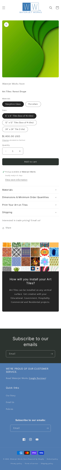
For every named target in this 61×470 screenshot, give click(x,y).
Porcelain (33, 104)
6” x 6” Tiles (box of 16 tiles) (19, 116)
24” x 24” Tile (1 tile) (15, 129)
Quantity (6, 145)
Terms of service (31, 463)
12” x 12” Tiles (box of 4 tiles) (19, 122)
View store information (16, 180)
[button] (3, 7)
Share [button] (8, 228)
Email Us (10, 402)
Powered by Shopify (36, 459)
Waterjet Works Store (19, 459)
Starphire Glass (13, 104)
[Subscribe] (51, 353)
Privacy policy (16, 463)
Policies (9, 409)
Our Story (10, 395)
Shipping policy (47, 463)
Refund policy (52, 459)
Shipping (5, 140)
